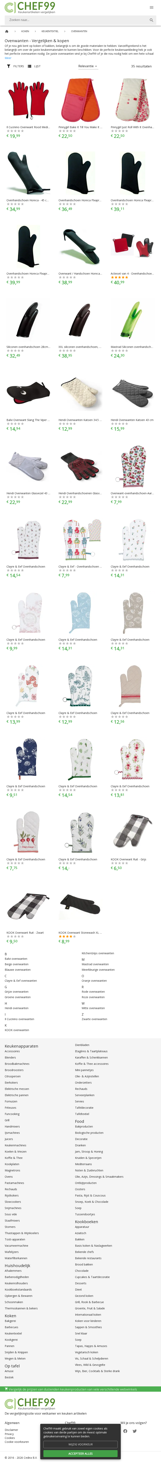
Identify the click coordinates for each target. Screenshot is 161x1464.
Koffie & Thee (14, 1158)
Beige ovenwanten (16, 964)
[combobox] (80, 20)
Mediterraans (83, 1164)
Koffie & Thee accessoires (92, 1064)
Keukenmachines (15, 1145)
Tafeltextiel (82, 1114)
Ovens (9, 1176)
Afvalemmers (13, 1271)
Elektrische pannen (16, 1095)
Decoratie (81, 1139)
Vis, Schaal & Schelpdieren (91, 1358)
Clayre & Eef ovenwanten (21, 980)
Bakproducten (84, 1126)
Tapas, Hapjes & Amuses (91, 1346)
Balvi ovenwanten (16, 959)
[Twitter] (134, 1431)
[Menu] (151, 7)
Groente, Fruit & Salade (90, 1308)
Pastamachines (14, 1183)
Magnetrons (12, 1170)
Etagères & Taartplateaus (91, 1051)
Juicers (9, 1139)
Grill (7, 1120)
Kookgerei (11, 1340)
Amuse (9, 1371)
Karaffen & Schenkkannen (91, 1057)
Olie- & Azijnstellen (87, 1076)
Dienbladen (82, 1045)
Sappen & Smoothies (88, 1327)
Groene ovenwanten (18, 997)
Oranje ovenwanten (94, 980)
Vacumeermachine (16, 1245)
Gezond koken (84, 1296)
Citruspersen (13, 1076)
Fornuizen (11, 1101)
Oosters (80, 1189)
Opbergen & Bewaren (18, 1296)
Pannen (9, 1346)
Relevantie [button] (86, 66)
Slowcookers (13, 1202)
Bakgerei (10, 1321)
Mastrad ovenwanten (95, 964)
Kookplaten (12, 1164)
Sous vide (11, 1214)
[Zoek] (151, 20)
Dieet (78, 1289)
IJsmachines (12, 1133)
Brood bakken (84, 1264)
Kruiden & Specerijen (88, 1158)
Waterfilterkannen (16, 1258)
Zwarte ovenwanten (94, 1019)
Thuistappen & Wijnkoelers (22, 1233)
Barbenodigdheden (17, 1277)
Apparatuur (82, 1227)
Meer (8, 58)
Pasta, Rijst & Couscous (90, 1195)
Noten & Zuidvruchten (89, 1170)
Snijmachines (13, 1208)
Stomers (10, 1227)
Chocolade (82, 1271)
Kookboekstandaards (18, 1289)
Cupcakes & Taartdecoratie (92, 1277)
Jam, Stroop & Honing (89, 1151)
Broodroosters (14, 1070)
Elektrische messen (17, 1089)
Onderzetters (83, 1082)
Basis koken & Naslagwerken (93, 1245)
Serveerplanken (84, 1095)
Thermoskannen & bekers (21, 1308)
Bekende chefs (84, 1252)
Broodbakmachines (17, 1064)
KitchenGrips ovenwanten (98, 953)
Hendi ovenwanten (16, 1008)
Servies (79, 1101)
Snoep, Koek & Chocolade (91, 1202)
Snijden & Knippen (16, 1352)
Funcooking (12, 1114)
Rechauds (11, 1189)
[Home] (7, 31)
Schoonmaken (14, 1302)
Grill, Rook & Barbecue (89, 1302)
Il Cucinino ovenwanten (19, 1019)
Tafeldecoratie (84, 1107)
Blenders (10, 1057)
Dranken (80, 1145)
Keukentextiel (13, 1333)
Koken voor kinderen (88, 1321)
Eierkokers (11, 1082)
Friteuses (10, 1107)
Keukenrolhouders (16, 1283)
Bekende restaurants (88, 1258)
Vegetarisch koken (86, 1352)
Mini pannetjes (84, 1070)
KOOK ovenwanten (17, 1030)
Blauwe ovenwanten (18, 969)
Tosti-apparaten (15, 1239)
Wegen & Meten (15, 1358)
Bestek (9, 1377)
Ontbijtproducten (86, 1183)
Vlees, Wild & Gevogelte (90, 1365)
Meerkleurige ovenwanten (98, 969)
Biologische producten (89, 1133)
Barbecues (11, 1327)
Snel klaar (81, 1333)
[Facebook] (125, 1431)
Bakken (79, 1239)
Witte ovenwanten (93, 1008)
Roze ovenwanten (93, 997)
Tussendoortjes (85, 1214)
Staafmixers (12, 1220)
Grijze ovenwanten (16, 991)
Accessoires (12, 1051)
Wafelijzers (12, 1252)
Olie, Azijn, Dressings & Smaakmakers (99, 1176)
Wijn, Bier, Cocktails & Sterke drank (97, 1371)
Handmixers (12, 1126)
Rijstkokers (12, 1195)
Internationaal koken (88, 1314)
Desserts (80, 1283)
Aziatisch (80, 1233)
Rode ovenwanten (93, 991)
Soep (78, 1208)
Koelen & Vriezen (16, 1151)
